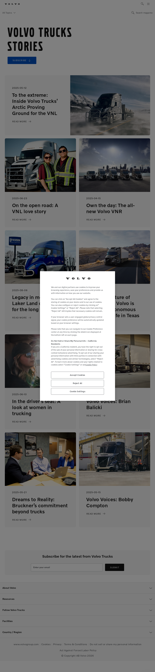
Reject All (77, 383)
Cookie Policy (91, 364)
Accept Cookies (77, 375)
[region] (77, 336)
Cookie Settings (77, 391)
